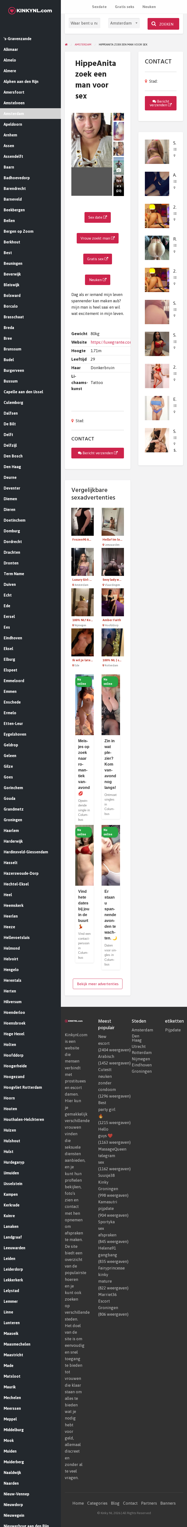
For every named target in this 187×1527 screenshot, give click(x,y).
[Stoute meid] (157, 151)
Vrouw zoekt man (96, 238)
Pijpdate (173, 1030)
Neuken (149, 7)
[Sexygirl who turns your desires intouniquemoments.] (157, 439)
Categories (97, 1503)
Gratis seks (124, 7)
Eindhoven (141, 1065)
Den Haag (137, 1038)
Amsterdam (141, 1030)
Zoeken (165, 24)
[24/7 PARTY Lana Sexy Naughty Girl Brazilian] (157, 215)
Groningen (141, 1071)
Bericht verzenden (98, 453)
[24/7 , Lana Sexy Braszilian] (157, 375)
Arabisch (106, 1056)
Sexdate (99, 7)
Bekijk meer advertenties (98, 984)
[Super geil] (157, 311)
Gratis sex (95, 259)
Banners (168, 1503)
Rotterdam (141, 1053)
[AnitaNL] (157, 183)
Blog (115, 1503)
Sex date (95, 217)
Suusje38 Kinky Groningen (108, 1182)
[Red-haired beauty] (157, 247)
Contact (130, 1503)
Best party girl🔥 (106, 1109)
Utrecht (139, 1047)
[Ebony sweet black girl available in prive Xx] (157, 407)
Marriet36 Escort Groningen (108, 1301)
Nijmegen (141, 1059)
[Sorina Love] (157, 343)
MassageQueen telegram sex (112, 1156)
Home (78, 1503)
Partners (149, 1503)
